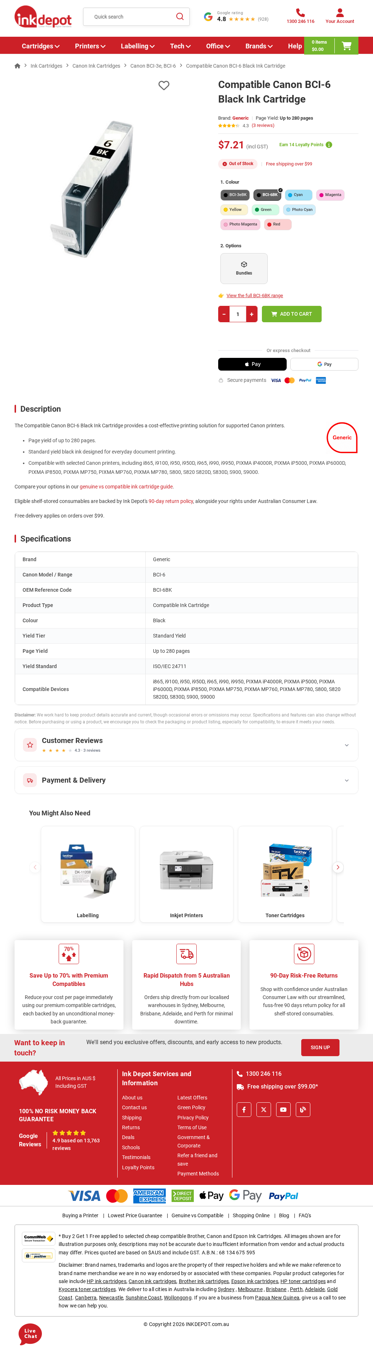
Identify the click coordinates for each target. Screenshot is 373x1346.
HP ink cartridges (106, 1281)
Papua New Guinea (277, 1298)
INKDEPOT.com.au (207, 1324)
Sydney (226, 1289)
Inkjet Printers (186, 915)
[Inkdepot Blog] (303, 1110)
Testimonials (136, 1157)
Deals (128, 1137)
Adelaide (315, 1289)
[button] (338, 867)
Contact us (134, 1107)
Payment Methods (198, 1174)
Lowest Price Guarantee (135, 1215)
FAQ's (305, 1215)
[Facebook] (244, 1110)
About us (132, 1098)
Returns (131, 1127)
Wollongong (178, 1298)
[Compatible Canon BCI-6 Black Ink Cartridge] (92, 189)
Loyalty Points (138, 1167)
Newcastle (111, 1298)
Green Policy (191, 1107)
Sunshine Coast (144, 1298)
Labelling (134, 46)
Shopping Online (251, 1215)
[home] (17, 66)
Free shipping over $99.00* (282, 1086)
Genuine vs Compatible (197, 1215)
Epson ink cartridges (254, 1281)
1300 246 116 (263, 1073)
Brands (256, 46)
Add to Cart (296, 314)
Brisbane (276, 1289)
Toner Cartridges (285, 915)
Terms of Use (192, 1127)
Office (215, 46)
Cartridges (37, 46)
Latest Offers (192, 1098)
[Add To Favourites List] (92, 85)
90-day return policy (171, 501)
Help (295, 46)
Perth (296, 1289)
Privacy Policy (193, 1118)
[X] (264, 1110)
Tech (177, 46)
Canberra (86, 1298)
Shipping (132, 1118)
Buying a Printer (80, 1215)
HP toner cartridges (303, 1281)
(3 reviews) (263, 125)
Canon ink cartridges (152, 1281)
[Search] (180, 16)
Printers (87, 46)
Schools (131, 1147)
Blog (284, 1215)
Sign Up (320, 1047)
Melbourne (250, 1289)
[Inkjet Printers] (186, 869)
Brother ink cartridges (204, 1281)
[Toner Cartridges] (285, 869)
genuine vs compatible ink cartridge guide (126, 487)
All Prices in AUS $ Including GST (75, 1082)
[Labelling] (88, 869)
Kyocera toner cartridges (87, 1289)
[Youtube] (283, 1110)
